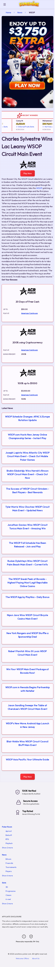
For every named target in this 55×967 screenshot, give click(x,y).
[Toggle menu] (4, 4)
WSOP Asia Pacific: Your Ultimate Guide (27, 759)
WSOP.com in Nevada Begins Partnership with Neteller (27, 689)
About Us (35, 958)
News (19, 12)
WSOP (39, 188)
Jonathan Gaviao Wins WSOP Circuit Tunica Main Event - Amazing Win (28, 526)
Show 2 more (7, 848)
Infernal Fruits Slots (23, 127)
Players (9, 871)
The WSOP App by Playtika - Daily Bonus (27, 597)
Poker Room (7, 827)
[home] (31, 6)
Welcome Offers (22, 958)
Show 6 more (7, 875)
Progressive (10, 891)
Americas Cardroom (29, 313)
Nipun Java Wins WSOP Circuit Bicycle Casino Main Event (27, 617)
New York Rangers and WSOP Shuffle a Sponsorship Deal (28, 635)
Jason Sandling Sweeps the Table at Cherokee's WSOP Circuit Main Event (27, 707)
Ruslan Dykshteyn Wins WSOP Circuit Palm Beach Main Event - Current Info (27, 563)
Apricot (9, 831)
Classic (8, 895)
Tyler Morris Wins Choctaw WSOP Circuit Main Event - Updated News (27, 508)
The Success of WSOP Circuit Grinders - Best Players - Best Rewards (27, 490)
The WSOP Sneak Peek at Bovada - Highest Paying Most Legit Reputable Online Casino (28, 583)
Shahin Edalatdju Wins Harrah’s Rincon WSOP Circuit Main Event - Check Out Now (28, 474)
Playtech (9, 843)
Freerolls (9, 863)
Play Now (27, 173)
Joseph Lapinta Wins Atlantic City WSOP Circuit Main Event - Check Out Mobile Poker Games (28, 456)
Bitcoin (8, 859)
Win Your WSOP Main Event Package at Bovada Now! (27, 671)
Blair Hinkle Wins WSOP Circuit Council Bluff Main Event (27, 743)
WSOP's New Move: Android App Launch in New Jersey (27, 725)
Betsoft (9, 835)
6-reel (8, 899)
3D (7, 887)
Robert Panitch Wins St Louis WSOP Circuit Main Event (27, 653)
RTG (7, 839)
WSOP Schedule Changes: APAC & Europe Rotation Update (27, 418)
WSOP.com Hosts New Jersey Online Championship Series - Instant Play (27, 436)
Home (8, 12)
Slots (4, 883)
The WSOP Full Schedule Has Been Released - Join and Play (27, 544)
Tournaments (11, 867)
